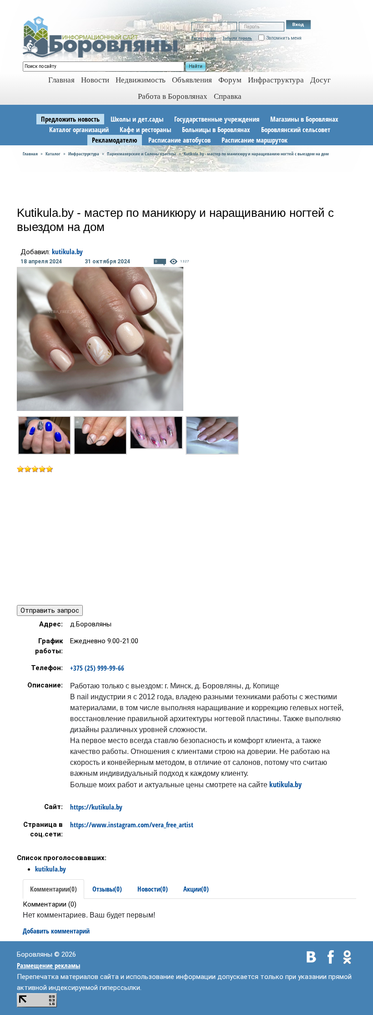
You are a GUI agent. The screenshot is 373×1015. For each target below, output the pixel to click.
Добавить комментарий (56, 930)
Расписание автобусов (179, 139)
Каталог (52, 153)
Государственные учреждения (216, 118)
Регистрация (204, 38)
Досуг (320, 80)
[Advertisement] (93, 538)
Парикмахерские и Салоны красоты (141, 153)
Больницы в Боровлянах (216, 129)
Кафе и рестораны (145, 129)
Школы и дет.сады (137, 118)
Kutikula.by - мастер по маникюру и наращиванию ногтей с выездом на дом (256, 153)
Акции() (196, 888)
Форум (230, 80)
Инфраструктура (276, 80)
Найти (195, 66)
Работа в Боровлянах (172, 96)
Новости (95, 80)
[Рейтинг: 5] (35, 468)
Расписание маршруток (254, 139)
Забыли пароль (237, 38)
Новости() (152, 888)
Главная (30, 153)
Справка (228, 96)
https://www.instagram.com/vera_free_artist (131, 824)
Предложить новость (70, 118)
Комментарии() (53, 888)
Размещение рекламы (48, 965)
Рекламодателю (114, 139)
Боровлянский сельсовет (295, 129)
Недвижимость (141, 80)
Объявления (192, 80)
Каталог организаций (79, 129)
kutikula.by (67, 251)
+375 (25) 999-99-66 (97, 667)
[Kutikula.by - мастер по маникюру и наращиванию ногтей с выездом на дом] (44, 435)
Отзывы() (107, 888)
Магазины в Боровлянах (304, 118)
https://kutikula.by (96, 806)
